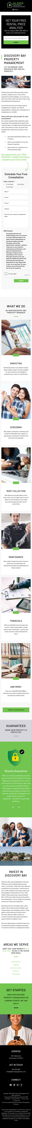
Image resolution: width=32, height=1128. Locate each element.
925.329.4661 (21, 31)
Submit (16, 42)
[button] (13, 807)
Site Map (7, 1098)
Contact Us (17, 1100)
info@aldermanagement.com (16, 1071)
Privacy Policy (15, 1098)
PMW (26, 1097)
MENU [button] (16, 9)
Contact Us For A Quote (16, 710)
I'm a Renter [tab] (20, 184)
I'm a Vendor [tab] (9, 187)
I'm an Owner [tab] (9, 184)
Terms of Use (24, 1098)
